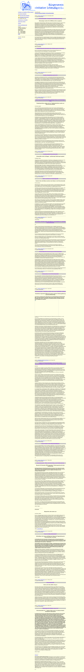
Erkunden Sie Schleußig (24, 17)
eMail (19, 34)
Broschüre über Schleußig (24, 15)
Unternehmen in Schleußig (22, 19)
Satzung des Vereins (21, 21)
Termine (19, 23)
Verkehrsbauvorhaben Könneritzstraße (44, 13)
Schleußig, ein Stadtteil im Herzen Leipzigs (25, 12)
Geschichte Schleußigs (22, 13)
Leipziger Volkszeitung (41, 15)
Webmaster (19, 38)
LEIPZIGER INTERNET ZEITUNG (42, 360)
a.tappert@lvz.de (40, 528)
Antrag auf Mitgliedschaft (22, 25)
